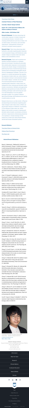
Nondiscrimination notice (14, 395)
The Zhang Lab (5, 134)
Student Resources (14, 392)
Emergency (14, 403)
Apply (14, 390)
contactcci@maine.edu (14, 349)
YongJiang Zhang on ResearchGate (11, 128)
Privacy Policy (14, 398)
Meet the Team (14, 356)
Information (14, 353)
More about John (6, 338)
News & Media (14, 371)
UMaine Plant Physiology (8, 131)
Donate (14, 375)
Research (14, 360)
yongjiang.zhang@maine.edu (7, 337)
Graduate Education (14, 368)
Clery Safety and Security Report (14, 401)
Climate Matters (14, 364)
